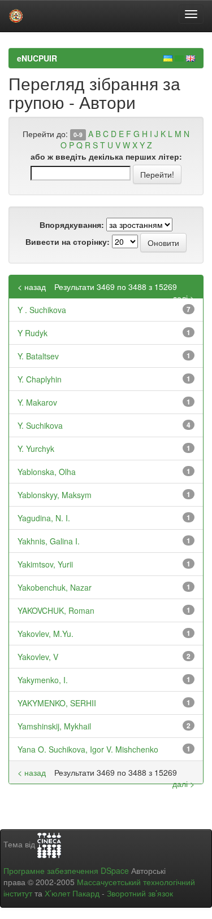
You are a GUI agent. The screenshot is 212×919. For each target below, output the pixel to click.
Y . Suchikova (42, 309)
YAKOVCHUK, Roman (56, 610)
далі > (183, 298)
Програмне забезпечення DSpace (66, 870)
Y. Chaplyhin (40, 379)
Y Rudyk (32, 332)
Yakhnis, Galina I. (49, 541)
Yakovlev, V (38, 656)
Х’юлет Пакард (72, 893)
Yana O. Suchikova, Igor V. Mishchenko (88, 749)
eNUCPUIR (37, 58)
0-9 (78, 134)
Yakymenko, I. (43, 679)
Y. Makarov (37, 402)
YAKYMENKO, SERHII (57, 703)
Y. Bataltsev (38, 356)
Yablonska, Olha (47, 471)
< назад (32, 286)
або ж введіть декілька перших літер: (106, 156)
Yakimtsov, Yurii (45, 564)
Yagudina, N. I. (44, 518)
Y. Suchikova (40, 425)
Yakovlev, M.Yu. (45, 633)
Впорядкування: (72, 224)
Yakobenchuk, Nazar (55, 587)
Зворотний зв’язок (140, 893)
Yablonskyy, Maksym (55, 494)
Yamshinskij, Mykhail (54, 726)
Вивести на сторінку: (67, 241)
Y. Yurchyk (36, 448)
